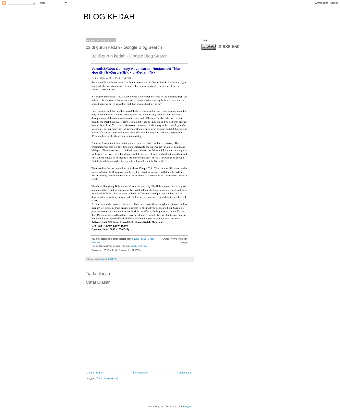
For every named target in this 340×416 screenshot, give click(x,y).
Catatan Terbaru (95, 372)
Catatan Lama (184, 372)
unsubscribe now (138, 246)
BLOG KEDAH (109, 16)
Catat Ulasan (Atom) (107, 378)
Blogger (187, 406)
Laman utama (140, 372)
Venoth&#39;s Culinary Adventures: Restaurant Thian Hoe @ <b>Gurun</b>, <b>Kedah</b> (136, 70)
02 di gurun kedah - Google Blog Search (129, 56)
